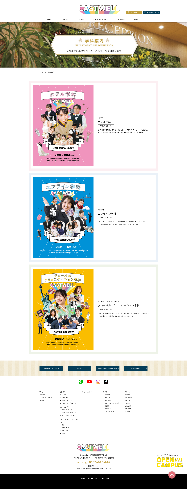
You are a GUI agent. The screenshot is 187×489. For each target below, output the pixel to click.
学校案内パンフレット (51, 368)
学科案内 (80, 19)
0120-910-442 (100, 462)
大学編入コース (66, 433)
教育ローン (108, 409)
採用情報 (127, 411)
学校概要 (42, 395)
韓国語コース (65, 428)
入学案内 (121, 19)
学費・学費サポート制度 (112, 403)
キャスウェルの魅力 (46, 397)
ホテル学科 (63, 395)
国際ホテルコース (67, 400)
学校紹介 (64, 19)
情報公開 (127, 400)
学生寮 (107, 406)
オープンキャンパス (100, 19)
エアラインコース (67, 410)
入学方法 (107, 395)
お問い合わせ (135, 368)
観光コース (65, 430)
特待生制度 (108, 400)
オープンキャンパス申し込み (107, 368)
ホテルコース (65, 397)
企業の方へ (128, 403)
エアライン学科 (64, 407)
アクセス (137, 19)
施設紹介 (42, 400)
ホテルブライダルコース (69, 403)
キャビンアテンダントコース (70, 412)
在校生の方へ (129, 406)
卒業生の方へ (129, 409)
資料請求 (79, 368)
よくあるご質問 (109, 411)
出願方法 (107, 397)
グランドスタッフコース (69, 415)
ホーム (49, 19)
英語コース (65, 425)
